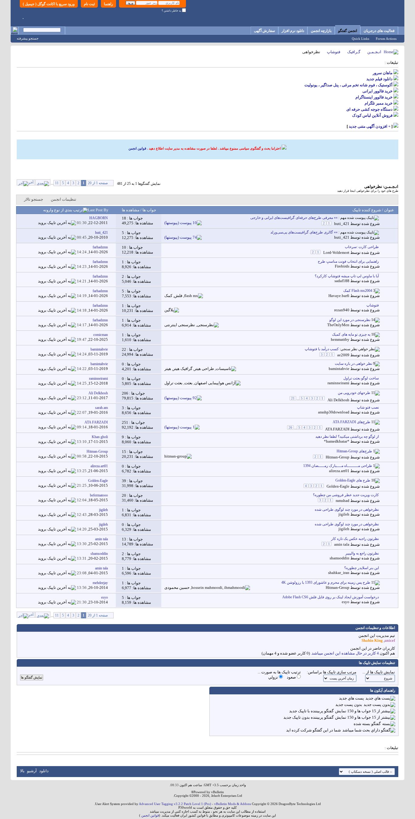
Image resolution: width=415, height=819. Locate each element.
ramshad (342, 500)
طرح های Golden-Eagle (352, 480)
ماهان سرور (383, 73)
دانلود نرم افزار (293, 31)
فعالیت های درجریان (379, 31)
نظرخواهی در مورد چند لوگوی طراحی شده (347, 509)
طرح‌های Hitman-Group (354, 451)
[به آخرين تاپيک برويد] (57, 222)
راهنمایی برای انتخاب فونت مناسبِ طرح (348, 261)
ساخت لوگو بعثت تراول (361, 378)
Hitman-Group (337, 457)
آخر (30, 182)
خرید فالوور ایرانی (377, 91)
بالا (22, 771)
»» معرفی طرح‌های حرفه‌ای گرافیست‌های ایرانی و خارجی (294, 218)
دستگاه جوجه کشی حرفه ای (369, 109)
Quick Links (360, 38)
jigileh (343, 514)
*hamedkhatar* (336, 441)
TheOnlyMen (338, 325)
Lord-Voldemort (336, 252)
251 (125, 422)
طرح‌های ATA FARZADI (351, 422)
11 (57, 183)
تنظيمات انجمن (63, 199)
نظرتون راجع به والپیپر (362, 553)
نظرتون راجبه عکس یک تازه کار (355, 539)
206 (125, 393)
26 (290, 427)
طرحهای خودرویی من (354, 393)
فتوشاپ (333, 52)
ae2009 (343, 355)
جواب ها (149, 210)
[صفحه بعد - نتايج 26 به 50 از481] (42, 182)
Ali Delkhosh (338, 400)
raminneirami (338, 383)
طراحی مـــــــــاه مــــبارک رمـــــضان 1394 (337, 466)
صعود (292, 677)
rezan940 (341, 310)
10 (124, 247)
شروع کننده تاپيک (366, 210)
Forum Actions (386, 38)
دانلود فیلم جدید (379, 79)
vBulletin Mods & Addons (232, 804)
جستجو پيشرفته (28, 38)
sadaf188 (341, 280)
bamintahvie (339, 368)
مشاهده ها (130, 210)
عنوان (389, 210)
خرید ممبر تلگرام (379, 103)
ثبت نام (89, 4)
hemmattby (340, 339)
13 (124, 539)
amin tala (341, 544)
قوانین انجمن (137, 148)
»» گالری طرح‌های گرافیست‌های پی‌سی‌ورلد (304, 232)
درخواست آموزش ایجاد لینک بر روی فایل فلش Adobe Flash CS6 (330, 597)
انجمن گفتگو (347, 31)
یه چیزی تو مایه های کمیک (351, 334)
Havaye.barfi (338, 295)
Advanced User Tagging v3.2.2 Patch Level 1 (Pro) (175, 804)
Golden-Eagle (338, 486)
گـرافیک (353, 52)
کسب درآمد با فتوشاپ (322, 349)
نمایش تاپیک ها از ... (378, 672)
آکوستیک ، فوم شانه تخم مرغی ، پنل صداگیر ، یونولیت (348, 85)
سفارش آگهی (264, 31)
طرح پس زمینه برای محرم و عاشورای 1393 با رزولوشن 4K (325, 582)
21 (293, 398)
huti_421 (341, 223)
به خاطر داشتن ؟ (172, 10)
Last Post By (98, 210)
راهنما (108, 4)
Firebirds (342, 266)
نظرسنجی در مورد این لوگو (349, 320)
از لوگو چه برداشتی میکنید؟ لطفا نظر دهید (347, 436)
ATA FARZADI (337, 429)
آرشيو (32, 771)
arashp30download (333, 412)
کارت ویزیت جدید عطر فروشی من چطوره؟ (346, 495)
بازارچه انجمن (321, 31)
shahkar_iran (338, 572)
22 (124, 349)
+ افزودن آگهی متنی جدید (369, 126)
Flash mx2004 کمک (357, 291)
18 (124, 218)
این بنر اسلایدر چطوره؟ (361, 568)
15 (124, 451)
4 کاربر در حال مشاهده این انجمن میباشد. (345, 653)
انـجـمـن (374, 52)
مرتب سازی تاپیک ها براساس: (331, 672)
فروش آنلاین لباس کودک (372, 115)
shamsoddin (339, 558)
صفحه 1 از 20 (98, 183)
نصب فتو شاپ (368, 407)
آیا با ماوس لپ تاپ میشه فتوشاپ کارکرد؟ (347, 276)
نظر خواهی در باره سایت (353, 363)
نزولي (273, 677)
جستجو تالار (33, 199)
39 (124, 481)
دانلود (44, 771)
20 (124, 495)
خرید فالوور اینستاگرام (374, 97)
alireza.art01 (339, 470)
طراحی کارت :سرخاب (362, 247)
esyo (345, 602)
